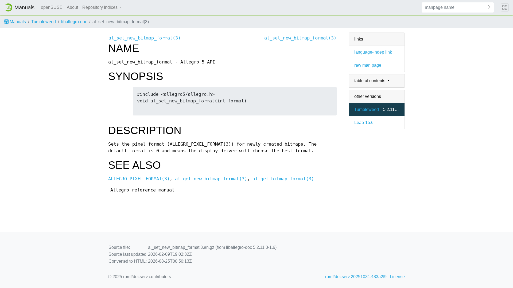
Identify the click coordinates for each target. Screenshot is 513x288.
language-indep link (373, 52)
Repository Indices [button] (100, 7)
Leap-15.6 (364, 122)
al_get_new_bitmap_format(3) (211, 178)
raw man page (367, 65)
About (72, 7)
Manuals (17, 21)
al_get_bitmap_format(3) (283, 178)
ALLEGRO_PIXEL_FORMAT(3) (139, 178)
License (397, 276)
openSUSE (52, 7)
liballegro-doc (74, 21)
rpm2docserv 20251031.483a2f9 (356, 276)
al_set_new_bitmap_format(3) (144, 38)
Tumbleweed (43, 21)
